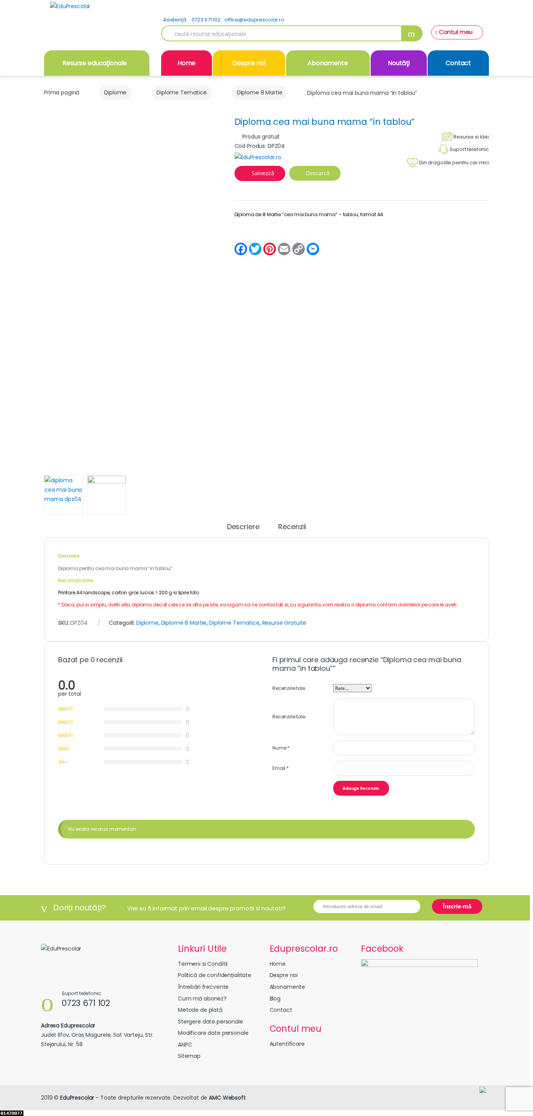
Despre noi (249, 63)
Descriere (243, 527)
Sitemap (189, 1056)
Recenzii (292, 527)
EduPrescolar (77, 1098)
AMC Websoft (227, 1098)
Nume (281, 748)
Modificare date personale (213, 1033)
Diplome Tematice (181, 92)
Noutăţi (399, 63)
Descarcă (317, 173)
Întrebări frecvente (203, 987)
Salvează (263, 173)
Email (280, 768)
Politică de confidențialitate (214, 975)
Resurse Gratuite (284, 623)
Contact (458, 63)
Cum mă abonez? (202, 998)
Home (186, 63)
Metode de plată (200, 1010)
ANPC (185, 1044)
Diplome (115, 92)
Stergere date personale (210, 1021)
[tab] (243, 530)
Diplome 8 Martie (259, 92)
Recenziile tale (288, 688)
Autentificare (287, 1044)
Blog (275, 998)
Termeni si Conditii (202, 964)
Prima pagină (61, 92)
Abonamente (327, 63)
